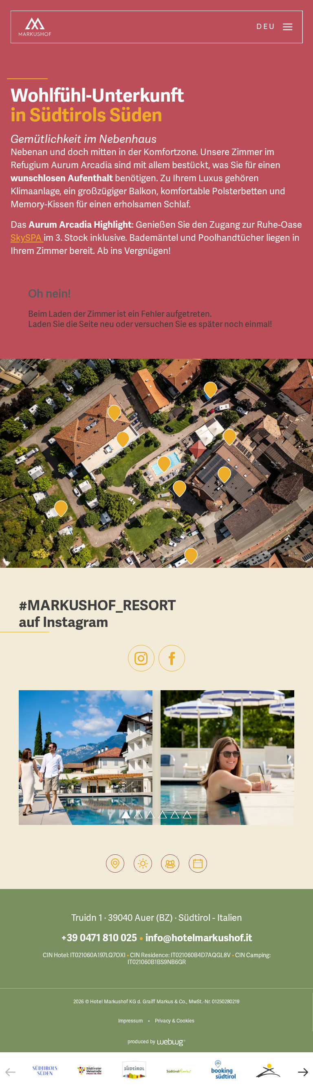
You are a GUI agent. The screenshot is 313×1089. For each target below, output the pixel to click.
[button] (10, 1072)
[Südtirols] (45, 1070)
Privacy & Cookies (174, 1021)
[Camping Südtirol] (268, 1071)
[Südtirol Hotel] (179, 1070)
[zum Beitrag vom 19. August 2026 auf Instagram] (85, 757)
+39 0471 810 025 (99, 938)
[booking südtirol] (224, 1071)
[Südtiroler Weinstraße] (89, 1070)
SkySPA (27, 237)
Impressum (130, 1021)
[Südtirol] (134, 1070)
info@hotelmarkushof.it (198, 938)
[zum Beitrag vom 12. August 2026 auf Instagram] (227, 757)
